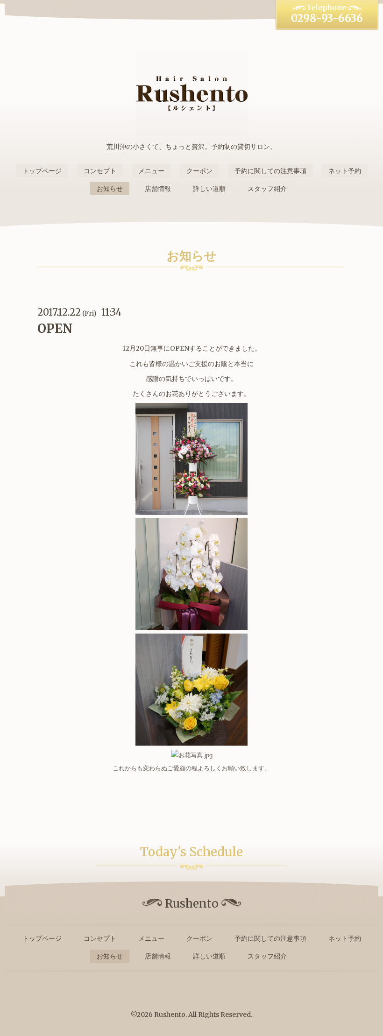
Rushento (169, 1014)
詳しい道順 (209, 188)
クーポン (199, 171)
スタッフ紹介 (267, 188)
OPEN (54, 328)
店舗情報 (158, 188)
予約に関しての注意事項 (270, 171)
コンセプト (100, 171)
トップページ (42, 171)
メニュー (151, 171)
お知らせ (110, 188)
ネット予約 (344, 171)
